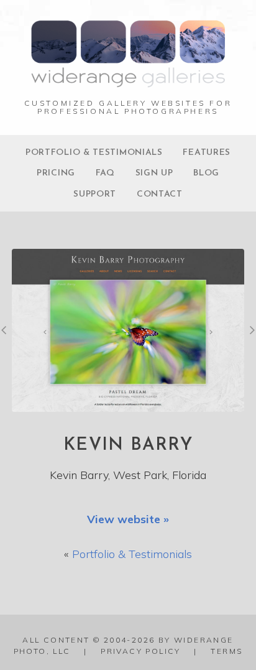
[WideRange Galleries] (128, 80)
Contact (160, 194)
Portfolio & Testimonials (94, 152)
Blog (206, 173)
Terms (226, 651)
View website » (128, 519)
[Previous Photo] (6, 336)
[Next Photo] (250, 336)
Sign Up (154, 173)
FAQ (105, 173)
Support (94, 194)
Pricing (56, 173)
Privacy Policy (141, 651)
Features (207, 152)
